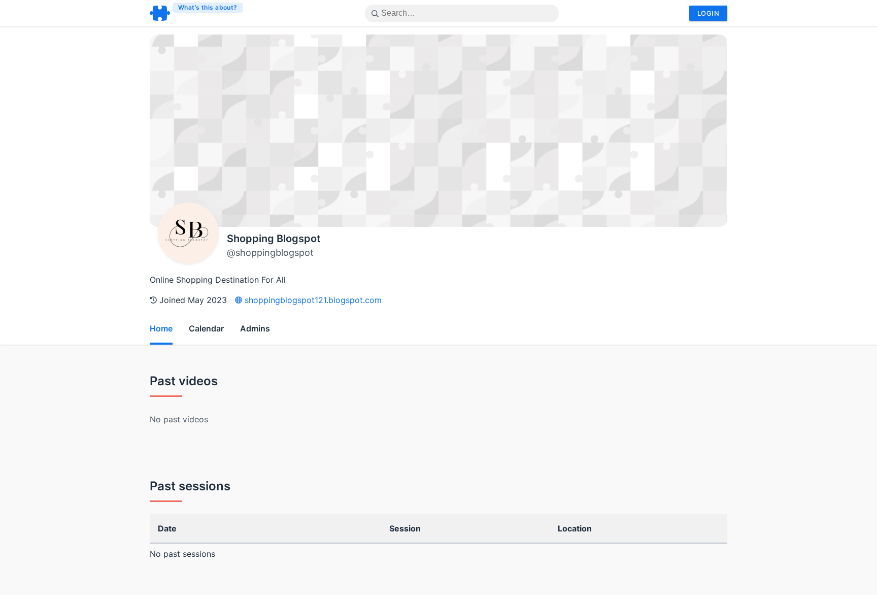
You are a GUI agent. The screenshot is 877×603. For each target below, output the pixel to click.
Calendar (206, 328)
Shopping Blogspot (274, 238)
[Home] (197, 13)
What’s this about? (208, 7)
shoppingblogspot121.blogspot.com (312, 300)
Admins (255, 328)
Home (161, 328)
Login (708, 13)
